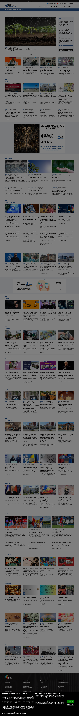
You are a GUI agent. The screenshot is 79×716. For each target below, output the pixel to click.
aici (15, 708)
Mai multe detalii (24, 699)
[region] (39, 704)
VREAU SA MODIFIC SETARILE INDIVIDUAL (70, 705)
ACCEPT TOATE (70, 701)
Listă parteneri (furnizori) (40, 706)
